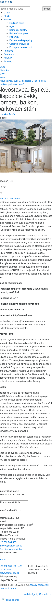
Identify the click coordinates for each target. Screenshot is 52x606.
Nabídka (8, 19)
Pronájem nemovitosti (20, 47)
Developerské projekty (20, 40)
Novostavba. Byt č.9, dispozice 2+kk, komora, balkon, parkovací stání (23, 82)
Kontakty (8, 61)
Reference (9, 54)
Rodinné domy (16, 23)
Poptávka (8, 50)
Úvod (2, 66)
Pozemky (14, 36)
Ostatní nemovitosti (19, 43)
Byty (11, 26)
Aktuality (8, 57)
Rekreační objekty (18, 33)
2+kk (2, 77)
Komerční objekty (18, 29)
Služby (7, 16)
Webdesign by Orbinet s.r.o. (38, 594)
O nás (7, 12)
